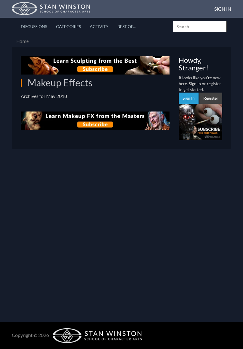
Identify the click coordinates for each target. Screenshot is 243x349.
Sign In (222, 9)
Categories (68, 26)
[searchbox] (200, 26)
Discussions (34, 26)
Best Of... (126, 26)
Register (210, 98)
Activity (99, 26)
